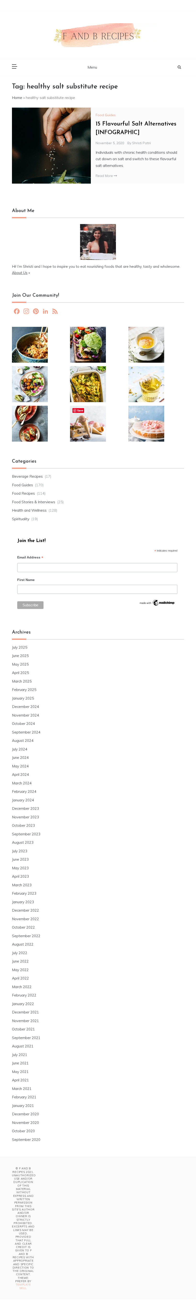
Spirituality (20, 519)
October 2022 (23, 927)
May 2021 (20, 1071)
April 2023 (20, 876)
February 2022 (24, 995)
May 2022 (20, 970)
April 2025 (20, 672)
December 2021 (25, 1012)
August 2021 (22, 1046)
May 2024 (20, 766)
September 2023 (26, 834)
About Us (19, 272)
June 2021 (20, 1063)
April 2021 (20, 1080)
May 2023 (20, 868)
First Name (26, 580)
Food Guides (106, 115)
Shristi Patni (141, 143)
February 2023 (24, 893)
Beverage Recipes (27, 476)
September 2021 (26, 1037)
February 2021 (24, 1097)
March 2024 (22, 783)
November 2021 (25, 1020)
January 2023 (23, 902)
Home (17, 97)
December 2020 (25, 1114)
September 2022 (26, 936)
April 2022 (20, 978)
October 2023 (23, 825)
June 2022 (20, 961)
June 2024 (20, 757)
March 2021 (22, 1088)
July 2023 (19, 851)
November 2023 (25, 817)
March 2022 (22, 987)
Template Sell (23, 1286)
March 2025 (22, 681)
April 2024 (20, 774)
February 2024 (24, 791)
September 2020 (26, 1139)
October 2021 (23, 1029)
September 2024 (26, 732)
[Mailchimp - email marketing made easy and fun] (157, 604)
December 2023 (25, 808)
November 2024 (25, 715)
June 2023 (20, 859)
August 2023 (22, 842)
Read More (105, 176)
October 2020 (23, 1131)
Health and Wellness (29, 510)
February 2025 (24, 689)
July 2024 (19, 749)
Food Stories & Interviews (33, 502)
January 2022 (23, 1004)
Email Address (30, 558)
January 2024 (23, 800)
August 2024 (22, 740)
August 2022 (22, 944)
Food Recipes (23, 493)
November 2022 (25, 919)
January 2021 (23, 1105)
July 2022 (19, 953)
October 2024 (23, 723)
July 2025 (19, 647)
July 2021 (19, 1054)
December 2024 (25, 706)
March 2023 (22, 885)
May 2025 (20, 664)
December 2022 (25, 910)
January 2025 (23, 698)
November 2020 (25, 1122)
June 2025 (20, 655)
